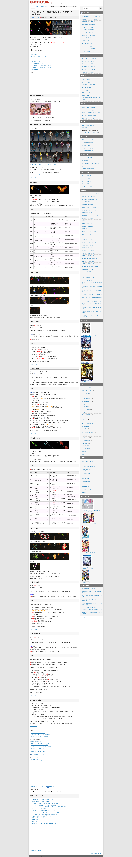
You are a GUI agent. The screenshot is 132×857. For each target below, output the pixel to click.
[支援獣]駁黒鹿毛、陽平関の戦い (89, 245)
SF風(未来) (84, 274)
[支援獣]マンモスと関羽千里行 (88, 234)
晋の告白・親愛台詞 (86, 184)
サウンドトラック (85, 362)
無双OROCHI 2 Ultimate (86, 348)
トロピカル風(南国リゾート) (88, 277)
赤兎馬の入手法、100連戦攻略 (88, 35)
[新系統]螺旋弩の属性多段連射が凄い (90, 210)
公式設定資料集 (34, 759)
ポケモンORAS (85, 393)
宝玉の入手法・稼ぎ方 (37, 821)
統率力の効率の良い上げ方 (38, 817)
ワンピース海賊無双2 (86, 414)
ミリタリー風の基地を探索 (88, 272)
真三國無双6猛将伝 (86, 426)
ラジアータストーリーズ (87, 461)
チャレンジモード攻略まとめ (88, 48)
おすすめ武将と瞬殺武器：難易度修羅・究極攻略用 (44, 814)
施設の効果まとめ (86, 82)
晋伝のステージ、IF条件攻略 (88, 69)
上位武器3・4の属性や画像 (88, 263)
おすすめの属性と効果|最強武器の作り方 (42, 816)
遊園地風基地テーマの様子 (88, 269)
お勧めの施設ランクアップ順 (88, 84)
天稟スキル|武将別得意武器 (88, 168)
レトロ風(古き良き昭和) (87, 280)
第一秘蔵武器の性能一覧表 (88, 148)
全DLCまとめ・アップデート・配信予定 (91, 193)
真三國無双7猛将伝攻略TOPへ (38, 850)
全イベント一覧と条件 (87, 157)
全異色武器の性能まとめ (87, 204)
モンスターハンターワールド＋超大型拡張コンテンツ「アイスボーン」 (91, 568)
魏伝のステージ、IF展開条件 (88, 61)
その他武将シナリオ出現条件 (88, 72)
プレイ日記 (85, 419)
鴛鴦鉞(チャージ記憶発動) (87, 226)
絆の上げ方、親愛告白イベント (89, 115)
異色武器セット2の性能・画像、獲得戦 (41, 67)
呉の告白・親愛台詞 (86, 178)
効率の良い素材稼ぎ (86, 87)
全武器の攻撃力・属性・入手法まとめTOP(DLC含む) (44, 823)
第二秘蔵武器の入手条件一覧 (88, 21)
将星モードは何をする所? (87, 79)
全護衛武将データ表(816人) (88, 118)
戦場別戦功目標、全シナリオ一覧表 (90, 128)
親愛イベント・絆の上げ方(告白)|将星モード (92, 609)
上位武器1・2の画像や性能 (88, 261)
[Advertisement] (41, 82)
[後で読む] (41, 17)
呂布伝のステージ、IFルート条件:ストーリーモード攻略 (45, 812)
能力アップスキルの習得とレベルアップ (91, 163)
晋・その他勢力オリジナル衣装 (39, 63)
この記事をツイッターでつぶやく (39, 786)
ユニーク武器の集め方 (87, 46)
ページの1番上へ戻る (96, 853)
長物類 (91, 142)
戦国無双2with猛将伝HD (87, 404)
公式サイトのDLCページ (37, 54)
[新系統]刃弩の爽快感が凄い (88, 218)
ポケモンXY (84, 396)
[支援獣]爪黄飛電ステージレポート (89, 231)
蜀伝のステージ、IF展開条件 (88, 66)
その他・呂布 (95, 132)
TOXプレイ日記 (85, 437)
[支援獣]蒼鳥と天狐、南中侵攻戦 (89, 242)
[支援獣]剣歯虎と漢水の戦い (88, 250)
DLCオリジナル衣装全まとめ (38, 175)
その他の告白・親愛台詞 (87, 186)
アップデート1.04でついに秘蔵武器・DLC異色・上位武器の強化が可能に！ (50, 807)
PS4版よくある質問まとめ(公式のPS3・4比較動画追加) (45, 803)
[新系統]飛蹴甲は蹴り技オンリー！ (89, 212)
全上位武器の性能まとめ (87, 202)
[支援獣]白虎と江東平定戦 (87, 237)
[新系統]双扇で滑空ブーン (87, 220)
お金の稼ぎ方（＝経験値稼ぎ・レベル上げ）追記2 (44, 810)
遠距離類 (84, 145)
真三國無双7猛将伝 (45, 6)
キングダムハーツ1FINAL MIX (88, 466)
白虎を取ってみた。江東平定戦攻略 (39, 736)
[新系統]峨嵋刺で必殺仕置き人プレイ (90, 215)
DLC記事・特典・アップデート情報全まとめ (42, 799)
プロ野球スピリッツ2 (86, 486)
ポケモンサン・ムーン (87, 390)
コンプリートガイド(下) (36, 761)
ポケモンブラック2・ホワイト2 (89, 412)
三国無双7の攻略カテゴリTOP (38, 751)
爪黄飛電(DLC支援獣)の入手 (37, 748)
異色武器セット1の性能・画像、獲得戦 (41, 65)
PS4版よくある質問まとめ (88, 51)
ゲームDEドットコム (86, 489)
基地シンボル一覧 (86, 92)
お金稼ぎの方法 (85, 40)
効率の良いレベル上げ (87, 43)
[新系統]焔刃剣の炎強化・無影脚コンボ (90, 207)
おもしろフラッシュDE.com (88, 492)
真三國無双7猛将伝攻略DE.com (41, 2)
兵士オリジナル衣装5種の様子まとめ (90, 199)
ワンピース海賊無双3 (86, 398)
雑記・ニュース (85, 454)
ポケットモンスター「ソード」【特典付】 (91, 538)
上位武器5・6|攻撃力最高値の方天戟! (90, 266)
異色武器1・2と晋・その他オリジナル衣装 (91, 253)
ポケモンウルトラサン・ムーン (89, 387)
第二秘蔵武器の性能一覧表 (88, 150)
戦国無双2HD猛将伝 (86, 481)
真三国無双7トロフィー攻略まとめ (89, 19)
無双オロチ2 (84, 451)
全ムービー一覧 (85, 160)
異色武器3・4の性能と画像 (88, 255)
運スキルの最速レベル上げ (88, 166)
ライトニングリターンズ (87, 423)
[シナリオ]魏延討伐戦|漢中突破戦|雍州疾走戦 (92, 301)
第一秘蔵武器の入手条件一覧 (88, 24)
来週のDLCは (35, 69)
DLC (100, 132)
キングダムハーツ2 (86, 463)
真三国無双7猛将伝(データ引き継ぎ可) (89, 335)
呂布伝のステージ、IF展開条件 (89, 58)
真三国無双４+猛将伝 (86, 484)
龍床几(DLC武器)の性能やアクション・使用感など (44, 805)
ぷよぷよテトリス (86, 409)
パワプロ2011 (85, 443)
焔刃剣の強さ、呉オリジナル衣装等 (39, 745)
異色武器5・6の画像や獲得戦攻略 (89, 258)
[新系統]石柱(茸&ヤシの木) (88, 223)
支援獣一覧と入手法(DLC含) (88, 90)
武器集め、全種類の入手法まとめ (89, 140)
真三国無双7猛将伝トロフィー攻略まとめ (91, 16)
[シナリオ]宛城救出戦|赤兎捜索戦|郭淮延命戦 (92, 294)
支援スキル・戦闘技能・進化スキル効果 (91, 112)
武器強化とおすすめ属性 (87, 27)
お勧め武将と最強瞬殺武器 (88, 29)
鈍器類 (87, 142)
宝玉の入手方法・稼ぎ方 (87, 38)
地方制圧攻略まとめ (37, 819)
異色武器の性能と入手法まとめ (38, 56)
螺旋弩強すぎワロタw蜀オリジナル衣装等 (41, 743)
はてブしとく (36, 17)
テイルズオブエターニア (87, 473)
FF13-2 (83, 417)
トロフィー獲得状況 (86, 448)
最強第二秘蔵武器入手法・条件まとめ (41, 801)
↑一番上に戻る (33, 177)
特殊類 (88, 145)
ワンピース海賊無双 (86, 440)
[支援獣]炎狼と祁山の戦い (87, 239)
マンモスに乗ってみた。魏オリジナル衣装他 (41, 746)
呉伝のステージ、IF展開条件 (88, 64)
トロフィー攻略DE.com (35, 6)
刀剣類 (83, 142)
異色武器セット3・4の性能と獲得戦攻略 (40, 734)
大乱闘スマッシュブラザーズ (88, 582)
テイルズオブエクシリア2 (87, 432)
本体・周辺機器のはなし (87, 446)
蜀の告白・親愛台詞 (86, 181)
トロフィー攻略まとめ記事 (37, 754)
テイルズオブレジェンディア (88, 475)
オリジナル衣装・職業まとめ (88, 196)
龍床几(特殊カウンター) (87, 228)
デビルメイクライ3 (86, 478)
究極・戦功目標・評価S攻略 (88, 125)
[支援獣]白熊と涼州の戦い (87, 247)
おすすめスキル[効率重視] (87, 32)
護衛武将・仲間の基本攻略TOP (89, 107)
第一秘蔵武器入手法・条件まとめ (40, 808)
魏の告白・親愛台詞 (86, 175)
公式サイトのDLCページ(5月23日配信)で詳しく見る (43, 164)
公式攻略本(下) (84, 381)
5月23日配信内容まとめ (37, 61)
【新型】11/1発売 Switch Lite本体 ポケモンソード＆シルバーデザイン (91, 511)
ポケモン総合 (85, 406)
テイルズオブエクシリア (87, 435)
